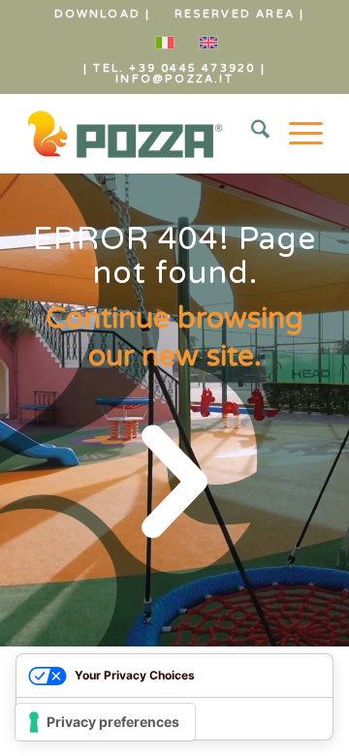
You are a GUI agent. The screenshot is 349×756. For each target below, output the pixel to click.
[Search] (251, 134)
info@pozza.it (174, 79)
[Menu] (296, 134)
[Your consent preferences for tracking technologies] (105, 722)
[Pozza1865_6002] (145, 134)
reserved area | (239, 14)
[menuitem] (103, 14)
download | (102, 14)
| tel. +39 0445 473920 (169, 68)
